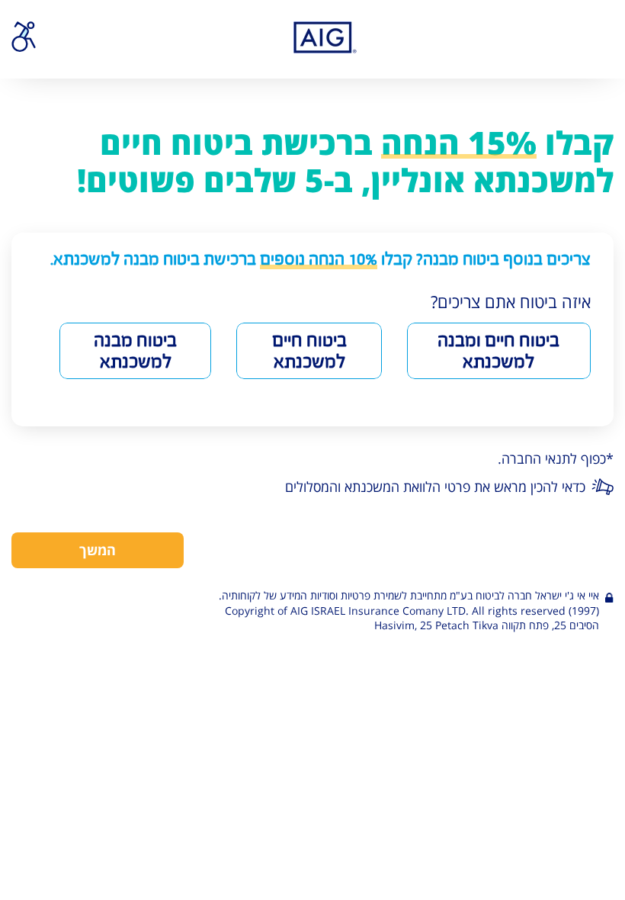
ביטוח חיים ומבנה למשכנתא (498, 350)
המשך (97, 550)
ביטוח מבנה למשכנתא (135, 350)
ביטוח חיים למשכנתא (309, 350)
